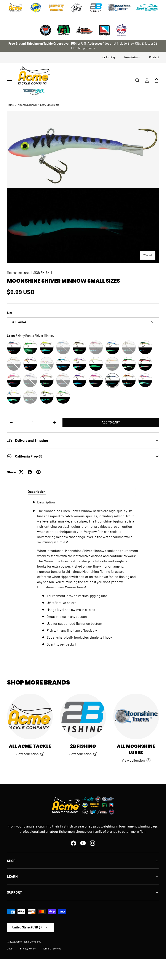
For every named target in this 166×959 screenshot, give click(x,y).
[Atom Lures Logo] (121, 30)
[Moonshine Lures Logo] (119, 7)
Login (10, 948)
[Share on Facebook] (30, 472)
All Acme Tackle (30, 746)
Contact (154, 57)
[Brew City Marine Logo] (56, 7)
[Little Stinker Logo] (84, 30)
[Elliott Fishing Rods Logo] (76, 7)
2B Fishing (83, 746)
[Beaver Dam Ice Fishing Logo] (45, 30)
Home (10, 104)
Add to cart (111, 422)
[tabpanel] (83, 573)
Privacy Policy (28, 948)
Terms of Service (52, 948)
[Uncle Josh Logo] (63, 30)
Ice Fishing (108, 57)
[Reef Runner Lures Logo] (147, 7)
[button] (156, 80)
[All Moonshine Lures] (136, 716)
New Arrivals (132, 57)
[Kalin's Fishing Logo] (35, 7)
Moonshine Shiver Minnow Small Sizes (38, 104)
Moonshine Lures (18, 272)
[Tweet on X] (21, 472)
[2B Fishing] (83, 716)
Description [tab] (37, 491)
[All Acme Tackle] (30, 716)
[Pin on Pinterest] (38, 472)
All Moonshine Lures (136, 749)
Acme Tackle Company (27, 941)
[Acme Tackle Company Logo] (15, 7)
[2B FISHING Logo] (95, 7)
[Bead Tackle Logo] (104, 30)
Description (46, 502)
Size (10, 313)
